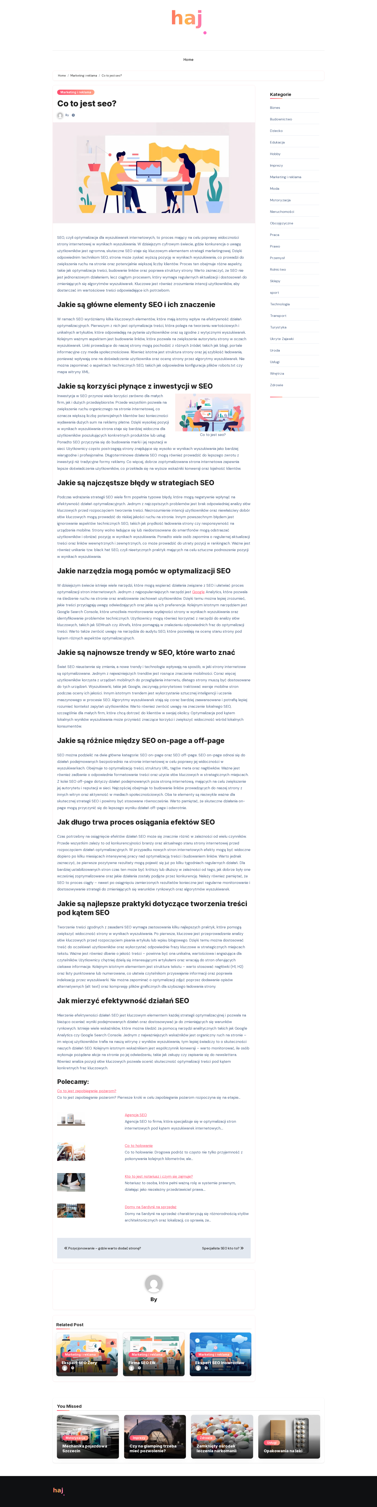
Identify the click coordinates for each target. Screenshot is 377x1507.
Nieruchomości (282, 211)
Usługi (275, 362)
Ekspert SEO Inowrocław (219, 1362)
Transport (278, 315)
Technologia (280, 304)
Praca (274, 234)
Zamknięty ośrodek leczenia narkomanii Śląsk (216, 1451)
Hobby (275, 154)
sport (274, 292)
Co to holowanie (139, 1145)
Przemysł (277, 258)
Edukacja (277, 142)
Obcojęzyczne (281, 223)
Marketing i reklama (75, 92)
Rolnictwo (278, 269)
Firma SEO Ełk (142, 1362)
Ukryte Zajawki (282, 339)
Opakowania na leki (283, 1451)
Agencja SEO (136, 1114)
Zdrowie (276, 385)
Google (198, 591)
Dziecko (276, 130)
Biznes (275, 107)
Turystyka (278, 327)
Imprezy (276, 165)
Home (188, 59)
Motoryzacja (280, 200)
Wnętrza (277, 373)
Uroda (275, 350)
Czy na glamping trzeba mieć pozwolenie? (153, 1448)
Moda (274, 188)
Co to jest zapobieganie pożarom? (86, 1090)
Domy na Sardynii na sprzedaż (151, 1207)
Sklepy (275, 281)
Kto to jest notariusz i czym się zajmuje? (159, 1176)
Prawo (275, 246)
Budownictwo (281, 119)
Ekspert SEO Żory (79, 1362)
